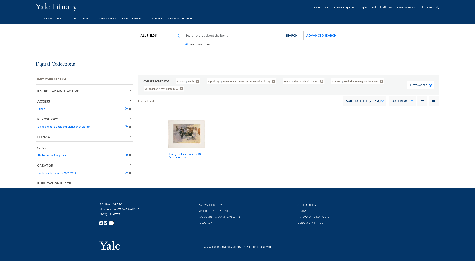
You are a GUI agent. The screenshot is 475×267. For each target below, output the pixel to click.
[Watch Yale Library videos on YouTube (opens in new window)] (111, 223)
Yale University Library (66, 7)
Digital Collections (55, 64)
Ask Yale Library (382, 7)
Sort (363, 101)
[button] (292, 35)
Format (44, 137)
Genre (43, 147)
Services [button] (79, 18)
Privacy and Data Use (313, 216)
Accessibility (306, 204)
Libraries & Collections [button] (118, 18)
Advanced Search (321, 35)
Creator (45, 165)
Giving (302, 210)
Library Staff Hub (310, 222)
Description (195, 44)
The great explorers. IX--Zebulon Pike (185, 155)
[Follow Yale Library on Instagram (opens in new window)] (105, 223)
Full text (212, 44)
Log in (363, 7)
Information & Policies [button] (171, 18)
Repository (47, 119)
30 (401, 101)
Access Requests (344, 7)
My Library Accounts (214, 210)
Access (43, 101)
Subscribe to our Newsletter (220, 216)
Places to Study (430, 7)
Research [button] (51, 18)
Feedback (205, 222)
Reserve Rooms (406, 7)
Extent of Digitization (58, 90)
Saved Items (321, 7)
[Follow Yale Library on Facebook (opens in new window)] (101, 223)
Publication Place (54, 183)
